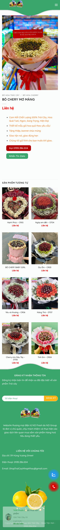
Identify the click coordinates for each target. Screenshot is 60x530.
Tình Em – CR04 (45, 357)
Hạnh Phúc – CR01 (15, 222)
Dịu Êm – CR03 (44, 267)
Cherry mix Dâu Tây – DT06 (15, 358)
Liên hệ (8, 108)
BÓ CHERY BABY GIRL (15, 267)
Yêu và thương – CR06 (15, 312)
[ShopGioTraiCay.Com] (16, 5)
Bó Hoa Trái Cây (10, 95)
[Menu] (56, 4)
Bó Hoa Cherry (30, 95)
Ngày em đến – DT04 (44, 222)
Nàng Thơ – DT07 (44, 312)
